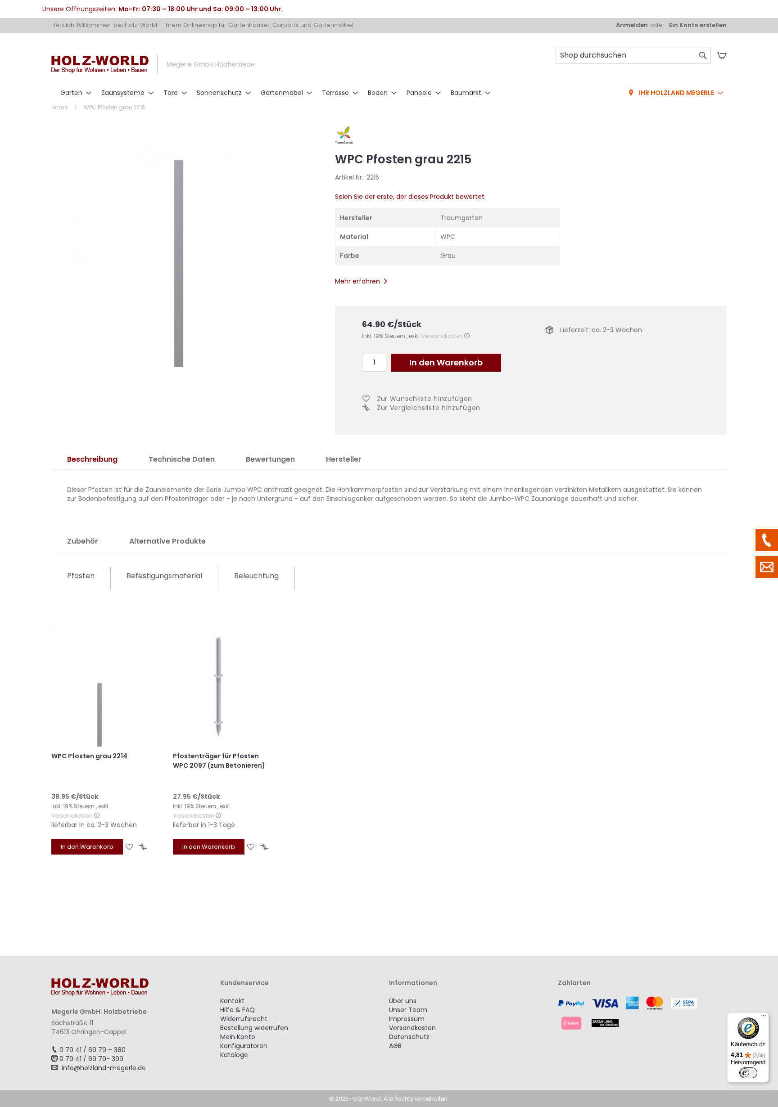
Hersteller (344, 459)
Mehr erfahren (357, 281)
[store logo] (100, 64)
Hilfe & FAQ (237, 1009)
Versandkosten (442, 336)
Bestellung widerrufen (254, 1027)
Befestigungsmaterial (164, 576)
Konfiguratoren (243, 1045)
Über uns (402, 1000)
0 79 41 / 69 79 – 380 (92, 1049)
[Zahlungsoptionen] (642, 1013)
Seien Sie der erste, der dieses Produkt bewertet (409, 196)
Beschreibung (92, 459)
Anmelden (632, 25)
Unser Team (408, 1009)
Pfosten (81, 576)
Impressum (407, 1018)
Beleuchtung (256, 576)
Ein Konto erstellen (698, 25)
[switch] (748, 1072)
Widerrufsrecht (243, 1018)
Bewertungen (270, 459)
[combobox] (633, 55)
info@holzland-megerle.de (104, 1067)
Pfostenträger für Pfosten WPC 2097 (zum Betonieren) (219, 761)
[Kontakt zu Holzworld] (766, 567)
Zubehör (82, 541)
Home (59, 107)
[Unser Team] (766, 540)
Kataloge (234, 1054)
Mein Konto (237, 1036)
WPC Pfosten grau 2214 (89, 756)
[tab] (92, 459)
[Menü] (763, 1017)
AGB (395, 1045)
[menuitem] (73, 93)
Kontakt (232, 1000)
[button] (129, 847)
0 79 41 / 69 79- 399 (91, 1058)
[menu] (389, 93)
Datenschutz (409, 1036)
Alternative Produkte (167, 541)
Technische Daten (182, 459)
